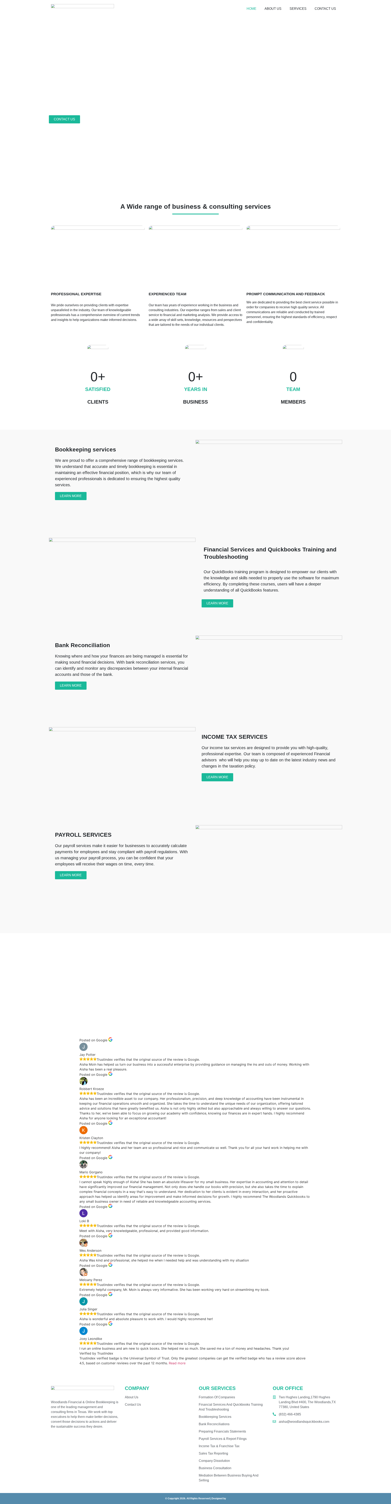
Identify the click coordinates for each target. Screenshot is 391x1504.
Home (251, 8)
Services (298, 8)
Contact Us (325, 8)
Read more (177, 1363)
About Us (273, 8)
